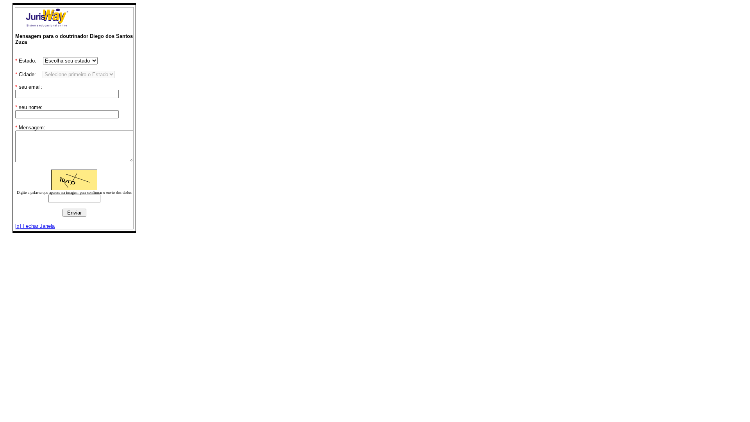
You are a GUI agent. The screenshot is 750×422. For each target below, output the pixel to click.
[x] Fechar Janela (35, 226)
